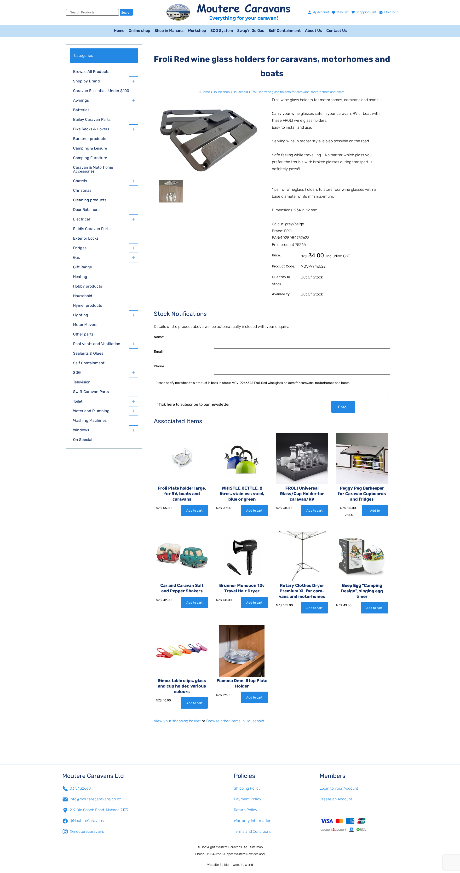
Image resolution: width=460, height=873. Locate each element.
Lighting (80, 315)
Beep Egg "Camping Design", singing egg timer (362, 591)
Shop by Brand (86, 81)
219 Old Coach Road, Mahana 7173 (99, 810)
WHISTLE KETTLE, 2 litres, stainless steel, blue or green (242, 494)
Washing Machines (90, 420)
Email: (159, 352)
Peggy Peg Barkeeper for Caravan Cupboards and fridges (362, 494)
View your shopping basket (177, 721)
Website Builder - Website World (230, 865)
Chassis (80, 181)
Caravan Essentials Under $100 (101, 90)
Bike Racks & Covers (91, 129)
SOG (77, 372)
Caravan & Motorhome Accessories (93, 169)
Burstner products (89, 138)
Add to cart (194, 510)
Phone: (159, 366)
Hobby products (87, 286)
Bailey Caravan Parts (91, 119)
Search (126, 12)
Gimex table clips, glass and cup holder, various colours (182, 686)
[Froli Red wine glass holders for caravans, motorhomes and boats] (209, 176)
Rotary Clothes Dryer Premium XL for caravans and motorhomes (302, 591)
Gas (76, 257)
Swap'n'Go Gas (250, 30)
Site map (256, 847)
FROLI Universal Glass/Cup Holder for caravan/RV (302, 494)
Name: (159, 337)
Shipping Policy (247, 788)
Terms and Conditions (252, 831)
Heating (80, 276)
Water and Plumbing (91, 411)
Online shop (139, 30)
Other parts (83, 334)
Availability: (281, 294)
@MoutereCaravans (87, 820)
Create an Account (336, 799)
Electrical (81, 219)
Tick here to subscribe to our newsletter (194, 404)
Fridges (79, 248)
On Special (82, 439)
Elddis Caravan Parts (91, 228)
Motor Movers (85, 324)
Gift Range (82, 267)
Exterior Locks (85, 238)
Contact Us (336, 30)
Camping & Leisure (90, 148)
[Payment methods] (359, 825)
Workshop (197, 30)
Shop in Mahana (169, 30)
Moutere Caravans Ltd (231, 847)
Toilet (77, 401)
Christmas (82, 190)
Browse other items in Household (235, 721)
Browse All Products (91, 71)
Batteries (81, 110)
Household (82, 296)
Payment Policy (247, 799)
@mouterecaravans (87, 831)
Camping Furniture (90, 158)
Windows (81, 430)
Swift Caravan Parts (91, 391)
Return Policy (245, 810)
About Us (313, 30)
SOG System (221, 30)
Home (119, 30)
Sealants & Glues (88, 353)
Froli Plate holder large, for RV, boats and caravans (182, 494)
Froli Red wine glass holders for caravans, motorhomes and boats (298, 92)
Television (82, 382)
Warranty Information (252, 820)
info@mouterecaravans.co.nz (95, 799)
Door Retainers (86, 209)
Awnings (81, 100)
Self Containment (285, 30)
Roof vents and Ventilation (96, 343)
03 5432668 (80, 788)
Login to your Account (339, 788)
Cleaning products (89, 200)
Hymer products (87, 305)
